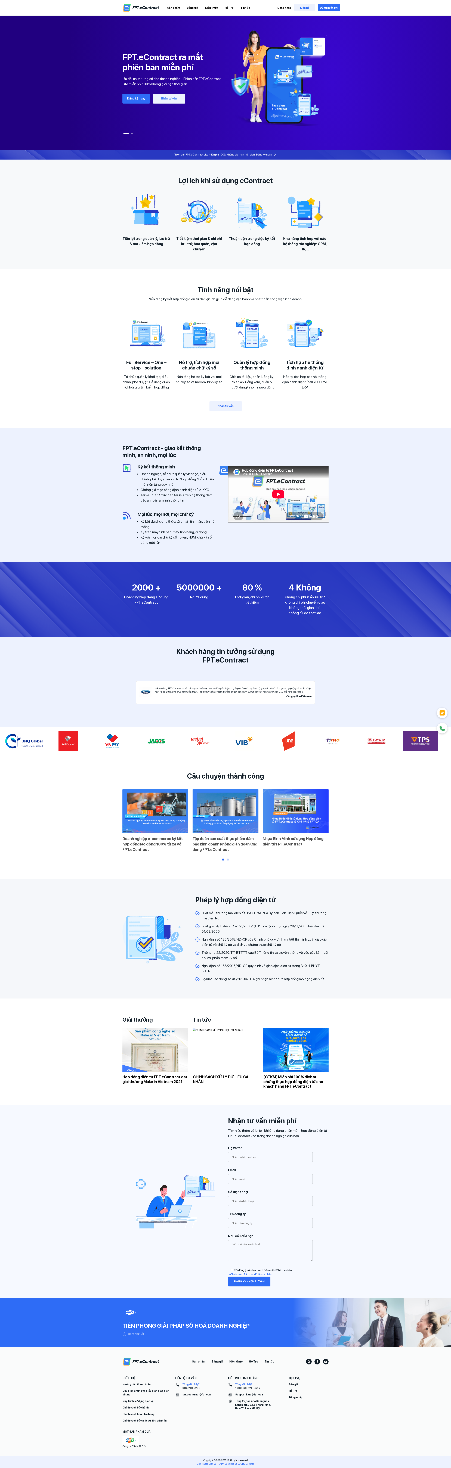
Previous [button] (117, 822)
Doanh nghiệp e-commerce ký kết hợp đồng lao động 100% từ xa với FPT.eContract (152, 844)
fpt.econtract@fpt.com (196, 1394)
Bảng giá (192, 7)
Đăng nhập (284, 7)
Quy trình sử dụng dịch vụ (137, 1401)
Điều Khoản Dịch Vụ (206, 1464)
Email (232, 1170)
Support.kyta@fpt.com (249, 1394)
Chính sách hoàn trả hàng (138, 1414)
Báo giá (293, 1384)
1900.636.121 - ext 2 (247, 1388)
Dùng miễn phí (329, 7)
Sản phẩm (173, 7)
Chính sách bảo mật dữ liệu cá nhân (144, 1420)
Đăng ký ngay (136, 98)
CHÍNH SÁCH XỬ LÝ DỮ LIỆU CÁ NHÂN (220, 1079)
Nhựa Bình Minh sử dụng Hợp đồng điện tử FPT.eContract (293, 841)
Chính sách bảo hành (135, 1407)
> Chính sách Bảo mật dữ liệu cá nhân (249, 1274)
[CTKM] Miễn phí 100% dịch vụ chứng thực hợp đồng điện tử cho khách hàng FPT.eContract (293, 1081)
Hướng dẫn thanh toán (136, 1384)
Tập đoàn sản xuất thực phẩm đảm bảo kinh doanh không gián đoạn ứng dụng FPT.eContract (225, 844)
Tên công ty (237, 1214)
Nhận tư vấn (169, 98)
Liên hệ (304, 7)
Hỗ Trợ (229, 7)
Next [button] (333, 822)
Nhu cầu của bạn (240, 1236)
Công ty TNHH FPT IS (134, 1446)
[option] (225, 77)
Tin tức (245, 7)
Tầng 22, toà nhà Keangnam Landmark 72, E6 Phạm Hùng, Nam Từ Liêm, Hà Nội (253, 1405)
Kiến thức (211, 7)
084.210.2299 (191, 1388)
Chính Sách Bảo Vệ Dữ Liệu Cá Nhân (236, 1464)
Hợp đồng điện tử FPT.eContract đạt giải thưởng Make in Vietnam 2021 (154, 1079)
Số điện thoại (238, 1192)
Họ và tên (235, 1148)
